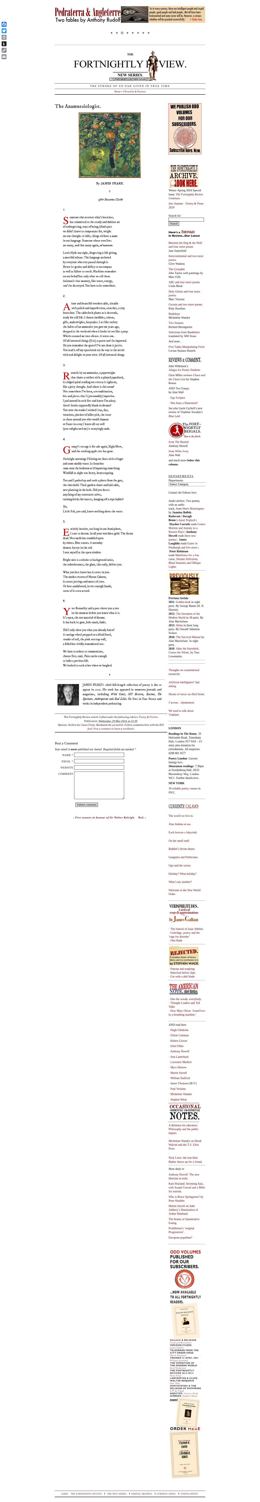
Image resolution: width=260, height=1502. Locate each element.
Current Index (166, 1494)
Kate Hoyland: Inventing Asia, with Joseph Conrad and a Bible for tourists (187, 1187)
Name (66, 755)
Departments (176, 480)
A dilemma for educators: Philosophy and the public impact (183, 1129)
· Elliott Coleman (179, 1035)
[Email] (4, 57)
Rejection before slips (182, 972)
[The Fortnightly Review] (130, 79)
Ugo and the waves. (180, 865)
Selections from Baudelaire (184, 332)
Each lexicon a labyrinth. (183, 832)
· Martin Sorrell (178, 1072)
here (196, 777)
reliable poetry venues (184, 788)
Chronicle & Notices (134, 91)
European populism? (180, 1237)
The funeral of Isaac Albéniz (186, 928)
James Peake (88, 724)
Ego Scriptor (177, 397)
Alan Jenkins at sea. (180, 824)
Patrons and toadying (182, 968)
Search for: (175, 215)
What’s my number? (180, 881)
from (178, 441)
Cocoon (173, 304)
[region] (130, 21)
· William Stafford (179, 1078)
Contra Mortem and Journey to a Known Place (187, 527)
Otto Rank (176, 940)
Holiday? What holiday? (182, 873)
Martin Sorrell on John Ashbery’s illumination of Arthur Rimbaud (183, 1209)
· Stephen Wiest (178, 1099)
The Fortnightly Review (86, 1494)
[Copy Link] (4, 50)
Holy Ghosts (176, 291)
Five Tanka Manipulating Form (187, 346)
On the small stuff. (179, 840)
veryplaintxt (189, 1494)
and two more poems (190, 304)
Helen (179, 625)
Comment (65, 773)
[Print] (4, 37)
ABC (172, 282)
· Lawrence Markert (180, 1062)
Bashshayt (174, 313)
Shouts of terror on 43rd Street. (187, 694)
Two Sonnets (176, 322)
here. (194, 492)
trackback (128, 728)
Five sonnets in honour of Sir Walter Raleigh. (105, 817)
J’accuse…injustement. (182, 702)
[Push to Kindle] (4, 44)
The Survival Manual (188, 637)
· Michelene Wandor (180, 1094)
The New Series (117, 1494)
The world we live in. (181, 815)
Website (67, 767)
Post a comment (102, 728)
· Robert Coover (178, 1040)
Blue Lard (174, 416)
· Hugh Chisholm (178, 1030)
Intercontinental (178, 256)
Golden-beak (183, 602)
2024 (171, 207)
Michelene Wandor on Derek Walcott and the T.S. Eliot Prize (185, 1144)
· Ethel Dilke (176, 1046)
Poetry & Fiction (148, 716)
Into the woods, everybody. (186, 999)
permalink (117, 724)
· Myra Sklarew (178, 1067)
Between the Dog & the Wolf (185, 242)
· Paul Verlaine (177, 1088)
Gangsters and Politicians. (183, 857)
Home (117, 91)
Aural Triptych (187, 520)
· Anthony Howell (179, 1051)
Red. (141, 817)
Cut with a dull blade (182, 976)
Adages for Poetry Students (184, 369)
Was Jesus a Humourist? (184, 403)
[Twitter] (4, 31)
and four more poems (181, 246)
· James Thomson (179, 1083)
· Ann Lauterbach (179, 1056)
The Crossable (177, 269)
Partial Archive (141, 1494)
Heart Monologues (193, 508)
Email (66, 761)
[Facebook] (4, 24)
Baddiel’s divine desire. (182, 848)
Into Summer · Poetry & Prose (186, 203)
